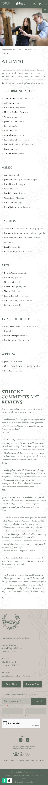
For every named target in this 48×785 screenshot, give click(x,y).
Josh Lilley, (9, 295)
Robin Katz (9, 286)
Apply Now (11, 684)
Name (5, 706)
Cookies (24, 779)
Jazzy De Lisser (11, 121)
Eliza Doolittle (11, 184)
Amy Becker (9, 175)
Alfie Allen (9, 103)
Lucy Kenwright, (11, 335)
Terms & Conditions (21, 775)
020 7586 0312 (8, 672)
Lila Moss (8, 247)
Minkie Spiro (10, 340)
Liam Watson (10, 207)
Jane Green (9, 361)
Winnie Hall (9, 291)
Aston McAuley (11, 135)
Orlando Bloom (11, 107)
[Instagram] (35, 4)
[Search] (46, 3)
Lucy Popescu (10, 370)
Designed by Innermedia (24, 782)
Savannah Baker (11, 228)
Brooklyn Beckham (13, 233)
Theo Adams (10, 98)
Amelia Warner (11, 153)
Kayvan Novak (10, 139)
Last (26, 716)
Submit (38, 701)
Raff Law (8, 130)
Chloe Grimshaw (12, 366)
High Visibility (37, 760)
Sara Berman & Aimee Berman (18, 237)
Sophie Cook (10, 273)
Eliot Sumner (10, 202)
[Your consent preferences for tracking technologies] (9, 780)
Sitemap (8, 775)
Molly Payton (10, 193)
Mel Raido (9, 144)
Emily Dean (9, 326)
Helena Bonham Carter (15, 112)
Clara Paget (9, 251)
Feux (6, 188)
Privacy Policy (36, 775)
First (3, 716)
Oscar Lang (9, 198)
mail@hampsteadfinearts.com (16, 675)
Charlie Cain (10, 116)
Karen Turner (10, 305)
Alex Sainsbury (11, 300)
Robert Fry (9, 277)
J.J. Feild (8, 126)
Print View (9, 760)
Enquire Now (33, 684)
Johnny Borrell (11, 179)
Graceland (9, 282)
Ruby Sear (8, 149)
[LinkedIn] (40, 4)
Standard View (22, 760)
